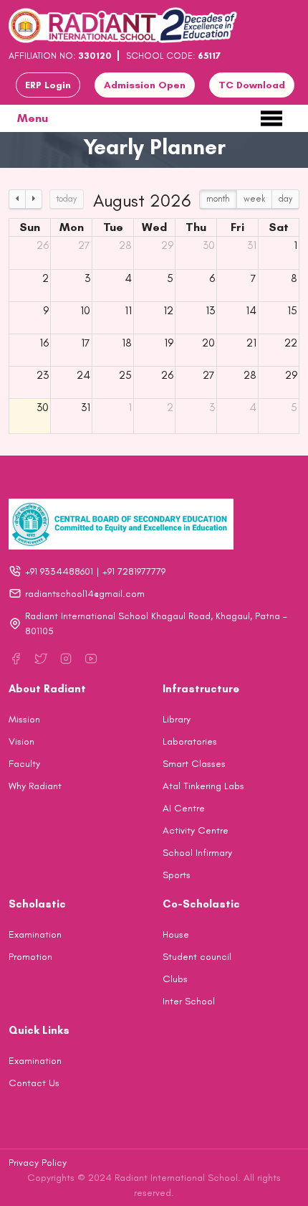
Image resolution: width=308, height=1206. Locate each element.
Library (177, 719)
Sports (177, 875)
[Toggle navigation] (271, 118)
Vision (21, 741)
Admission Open (145, 85)
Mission (24, 719)
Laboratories (190, 741)
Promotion (30, 957)
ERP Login (48, 85)
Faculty (24, 764)
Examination (35, 934)
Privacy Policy (38, 1162)
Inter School (189, 1001)
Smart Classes (194, 764)
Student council (197, 957)
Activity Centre (195, 830)
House (176, 934)
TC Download (251, 85)
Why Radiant (35, 786)
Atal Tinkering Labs (203, 786)
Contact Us (34, 1083)
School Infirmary (197, 853)
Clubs (175, 979)
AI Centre (184, 808)
